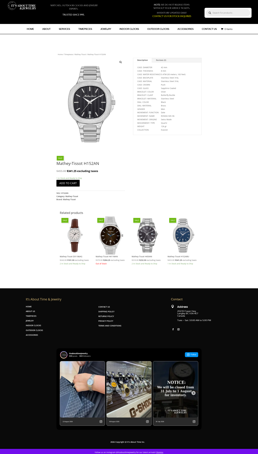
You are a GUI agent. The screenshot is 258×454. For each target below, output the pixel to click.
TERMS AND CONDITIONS (109, 325)
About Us (30, 311)
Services (64, 28)
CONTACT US (104, 307)
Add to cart (68, 183)
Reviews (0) (161, 60)
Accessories (186, 28)
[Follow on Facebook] (173, 329)
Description (142, 60)
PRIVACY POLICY (105, 321)
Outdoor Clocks (158, 28)
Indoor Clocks (129, 28)
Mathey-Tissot (80, 54)
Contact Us (209, 28)
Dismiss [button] (159, 452)
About (46, 28)
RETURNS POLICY (106, 316)
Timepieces (85, 28)
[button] (120, 62)
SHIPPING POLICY (106, 311)
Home (30, 28)
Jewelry (105, 28)
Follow (193, 354)
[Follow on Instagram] (178, 329)
